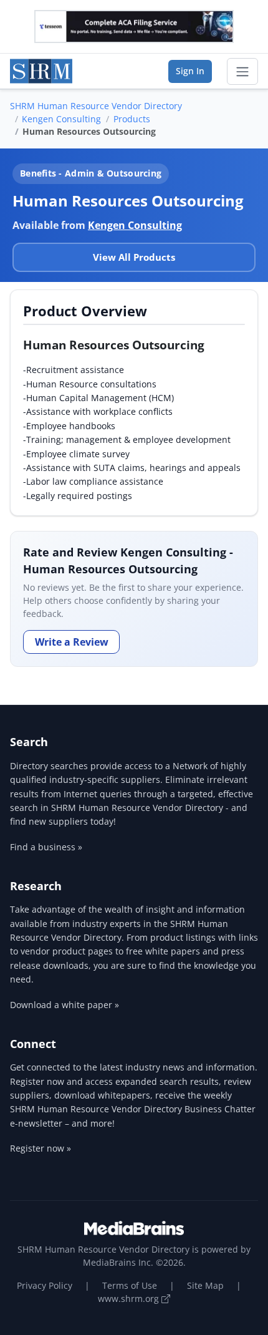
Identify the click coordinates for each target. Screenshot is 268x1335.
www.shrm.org (129, 1298)
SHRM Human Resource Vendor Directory (96, 106)
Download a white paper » (64, 1005)
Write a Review (71, 642)
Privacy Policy (44, 1285)
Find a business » (46, 847)
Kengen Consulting (61, 119)
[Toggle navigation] (242, 71)
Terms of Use (129, 1285)
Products (131, 119)
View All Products (134, 257)
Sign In (190, 71)
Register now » (40, 1148)
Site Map (205, 1285)
